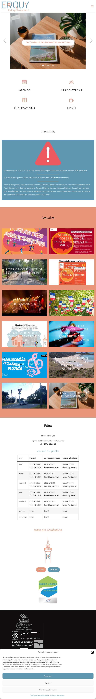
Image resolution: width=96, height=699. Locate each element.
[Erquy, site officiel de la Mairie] (15, 6)
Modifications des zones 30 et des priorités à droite (24, 394)
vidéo (41, 570)
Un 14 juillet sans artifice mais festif (24, 302)
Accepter (48, 676)
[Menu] (71, 101)
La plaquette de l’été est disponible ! (71, 394)
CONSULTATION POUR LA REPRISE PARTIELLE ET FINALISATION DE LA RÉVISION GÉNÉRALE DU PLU (24, 333)
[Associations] (71, 83)
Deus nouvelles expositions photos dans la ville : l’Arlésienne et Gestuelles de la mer (71, 333)
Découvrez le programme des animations (48, 42)
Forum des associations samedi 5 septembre (24, 240)
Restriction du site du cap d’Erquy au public (24, 271)
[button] (92, 652)
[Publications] (24, 101)
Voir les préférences (48, 690)
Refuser (48, 683)
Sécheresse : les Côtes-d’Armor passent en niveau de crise (71, 240)
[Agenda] (24, 83)
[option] (48, 41)
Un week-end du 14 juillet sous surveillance (71, 302)
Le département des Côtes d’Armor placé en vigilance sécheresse (71, 364)
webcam (54, 570)
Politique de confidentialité (40, 695)
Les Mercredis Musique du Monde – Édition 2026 (24, 364)
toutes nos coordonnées (48, 529)
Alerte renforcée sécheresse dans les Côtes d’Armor (71, 271)
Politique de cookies (57, 695)
